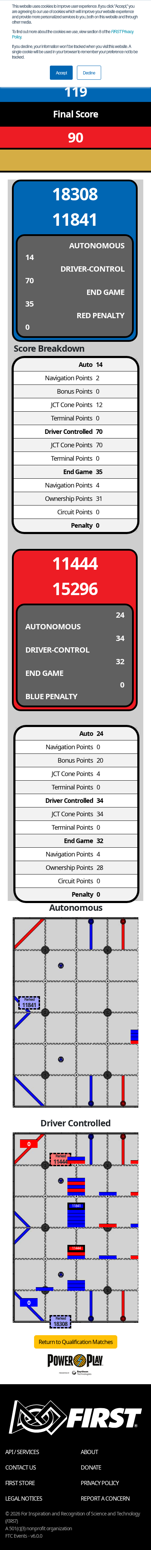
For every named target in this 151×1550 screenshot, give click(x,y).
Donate (91, 1467)
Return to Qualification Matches (76, 1342)
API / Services (22, 1452)
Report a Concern (105, 1498)
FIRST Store (20, 1483)
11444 (75, 563)
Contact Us (20, 1467)
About (89, 1452)
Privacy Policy (100, 1483)
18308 (75, 193)
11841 (75, 219)
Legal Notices (23, 1498)
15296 (75, 588)
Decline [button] (89, 72)
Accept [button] (61, 72)
